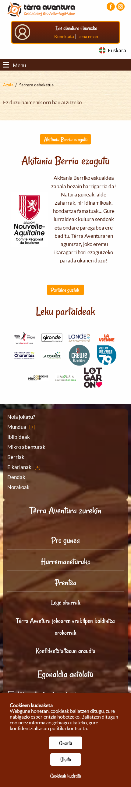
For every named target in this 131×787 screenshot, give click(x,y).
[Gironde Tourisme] (51, 338)
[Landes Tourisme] (79, 338)
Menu (19, 65)
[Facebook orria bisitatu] (111, 6)
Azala (8, 84)
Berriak (15, 457)
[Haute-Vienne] (65, 379)
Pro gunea (65, 540)
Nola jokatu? (21, 417)
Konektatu (64, 36)
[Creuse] (79, 362)
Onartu (65, 743)
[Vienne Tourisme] (106, 341)
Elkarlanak (19, 467)
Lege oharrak (65, 602)
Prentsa (65, 582)
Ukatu (65, 759)
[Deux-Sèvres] (106, 362)
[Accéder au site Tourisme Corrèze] (51, 356)
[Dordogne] (38, 377)
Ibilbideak (18, 437)
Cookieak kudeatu (65, 775)
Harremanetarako (65, 561)
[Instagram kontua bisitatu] (120, 6)
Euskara (117, 50)
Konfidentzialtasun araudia (65, 650)
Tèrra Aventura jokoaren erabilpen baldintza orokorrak (65, 626)
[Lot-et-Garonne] (93, 386)
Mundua (16, 427)
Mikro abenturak (26, 447)
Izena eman (87, 36)
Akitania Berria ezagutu (65, 139)
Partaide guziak (65, 289)
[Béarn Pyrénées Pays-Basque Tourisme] (24, 340)
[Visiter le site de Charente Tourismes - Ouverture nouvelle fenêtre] (24, 356)
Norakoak (18, 487)
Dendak (16, 477)
